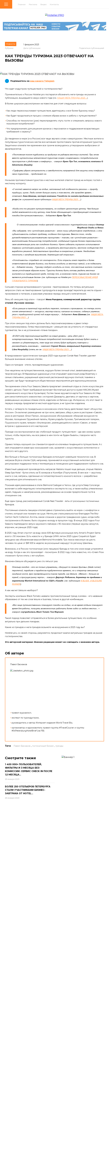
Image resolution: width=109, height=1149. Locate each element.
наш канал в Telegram (42, 81)
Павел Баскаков (22, 746)
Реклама (33, 4)
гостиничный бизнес (43, 746)
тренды (59, 746)
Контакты (54, 4)
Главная (22, 4)
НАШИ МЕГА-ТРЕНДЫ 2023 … (72, 98)
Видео (43, 4)
